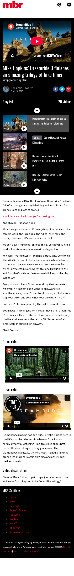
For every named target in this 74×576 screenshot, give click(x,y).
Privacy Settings (33, 551)
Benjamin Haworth (22, 88)
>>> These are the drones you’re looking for (28, 216)
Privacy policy (19, 551)
